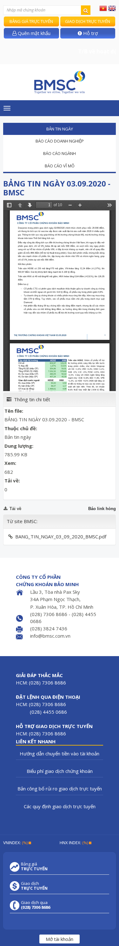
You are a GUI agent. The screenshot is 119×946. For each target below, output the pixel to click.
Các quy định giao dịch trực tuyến (60, 806)
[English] (112, 8)
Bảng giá (34, 866)
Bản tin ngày (59, 129)
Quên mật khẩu (33, 33)
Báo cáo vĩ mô (60, 166)
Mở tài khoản (59, 939)
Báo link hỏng (102, 508)
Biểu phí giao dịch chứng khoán (60, 771)
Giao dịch (34, 886)
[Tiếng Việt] (103, 8)
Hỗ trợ (90, 33)
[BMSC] (59, 82)
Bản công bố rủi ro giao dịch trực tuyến (59, 788)
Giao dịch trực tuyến (87, 21)
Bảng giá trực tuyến (31, 21)
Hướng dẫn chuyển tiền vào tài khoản (59, 753)
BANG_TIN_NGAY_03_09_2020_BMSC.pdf (60, 536)
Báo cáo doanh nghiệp (60, 141)
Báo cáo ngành (59, 153)
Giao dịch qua (35, 905)
